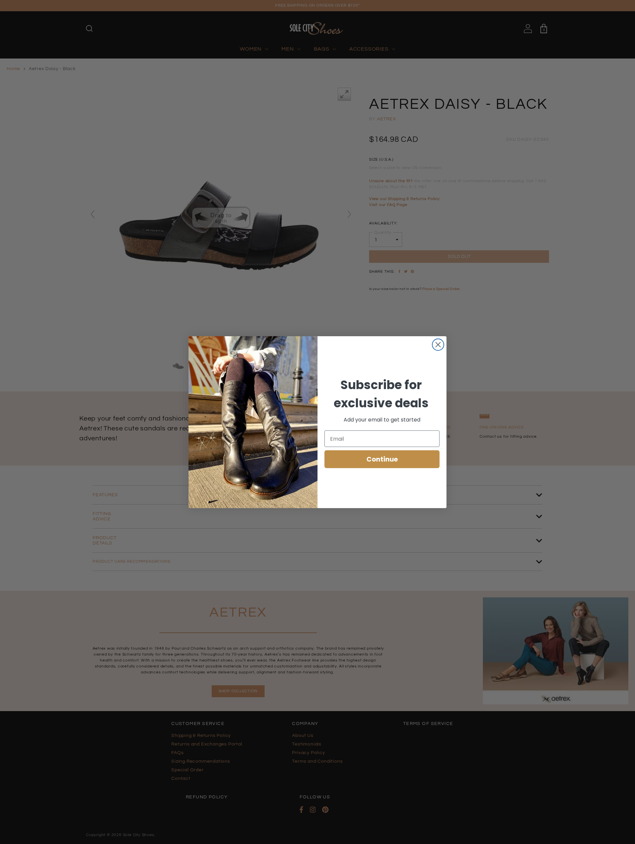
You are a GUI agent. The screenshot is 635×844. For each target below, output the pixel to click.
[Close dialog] (438, 344)
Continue (382, 459)
